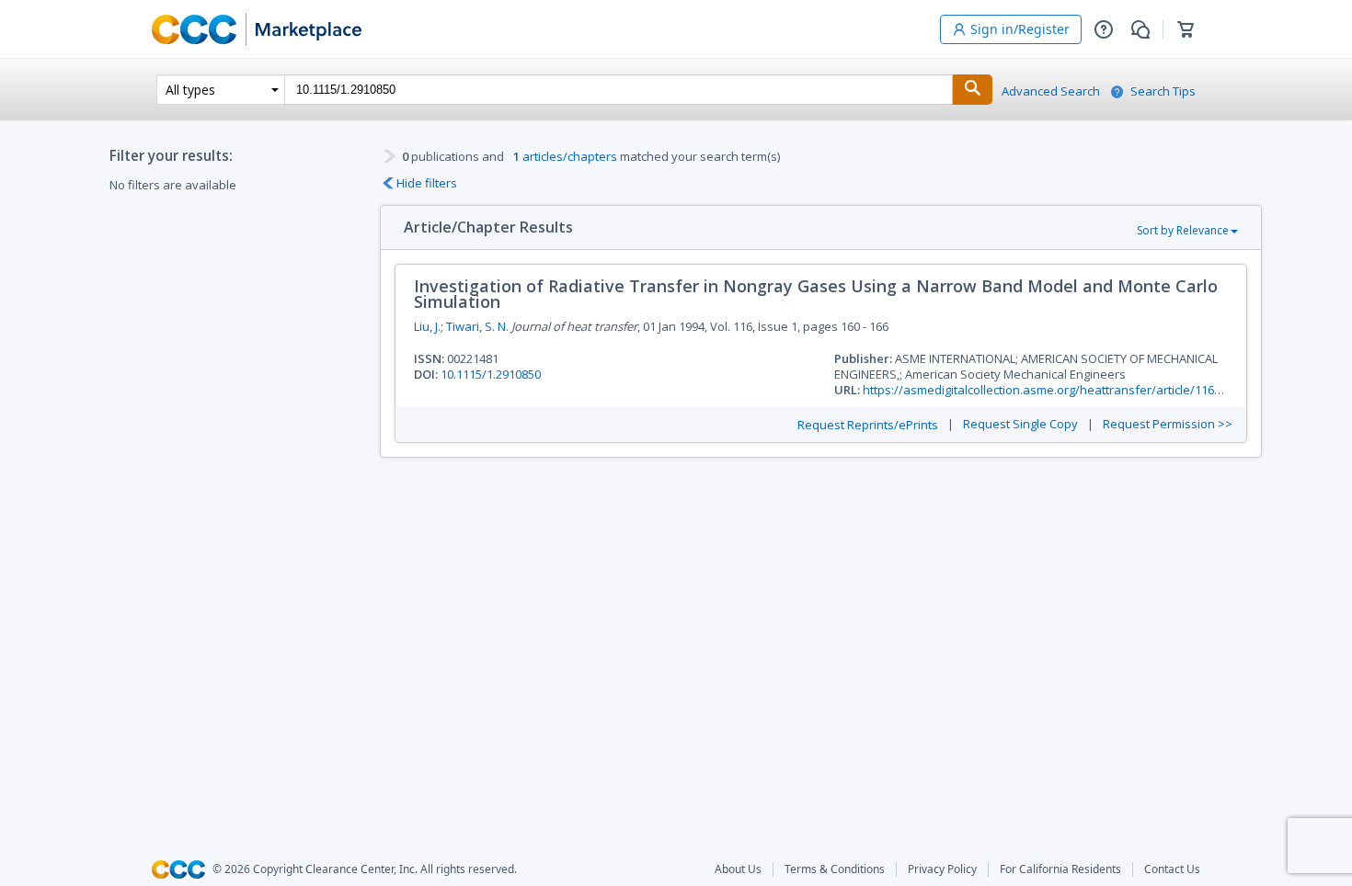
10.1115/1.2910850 (491, 374)
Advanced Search (1051, 91)
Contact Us (1172, 869)
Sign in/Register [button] (1020, 29)
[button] (1103, 29)
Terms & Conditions (835, 869)
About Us (738, 869)
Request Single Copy (1020, 424)
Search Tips (1163, 91)
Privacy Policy (942, 869)
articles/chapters (565, 156)
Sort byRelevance (1183, 230)
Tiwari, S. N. (477, 326)
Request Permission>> (1167, 424)
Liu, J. (427, 326)
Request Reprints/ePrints (867, 425)
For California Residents (1060, 869)
